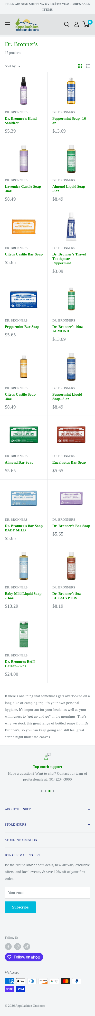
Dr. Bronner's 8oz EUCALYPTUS (66, 596)
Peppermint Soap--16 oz (69, 121)
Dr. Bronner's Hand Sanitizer (21, 121)
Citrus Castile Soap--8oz (21, 396)
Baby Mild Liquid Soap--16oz (24, 596)
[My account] (76, 24)
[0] (86, 24)
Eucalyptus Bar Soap (69, 462)
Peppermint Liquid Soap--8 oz (67, 396)
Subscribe (20, 907)
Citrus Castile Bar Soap (24, 254)
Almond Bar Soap (19, 462)
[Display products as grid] (80, 66)
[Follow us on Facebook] (8, 946)
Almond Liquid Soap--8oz (69, 189)
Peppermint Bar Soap (22, 327)
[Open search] (66, 24)
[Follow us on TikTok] (26, 946)
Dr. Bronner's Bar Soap (71, 526)
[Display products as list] (88, 66)
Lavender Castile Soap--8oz (23, 189)
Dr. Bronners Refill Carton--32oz (20, 664)
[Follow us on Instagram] (17, 946)
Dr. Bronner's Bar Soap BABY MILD (24, 528)
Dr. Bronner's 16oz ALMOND (67, 329)
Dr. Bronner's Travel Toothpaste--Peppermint (69, 258)
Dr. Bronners (16, 112)
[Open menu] (7, 24)
